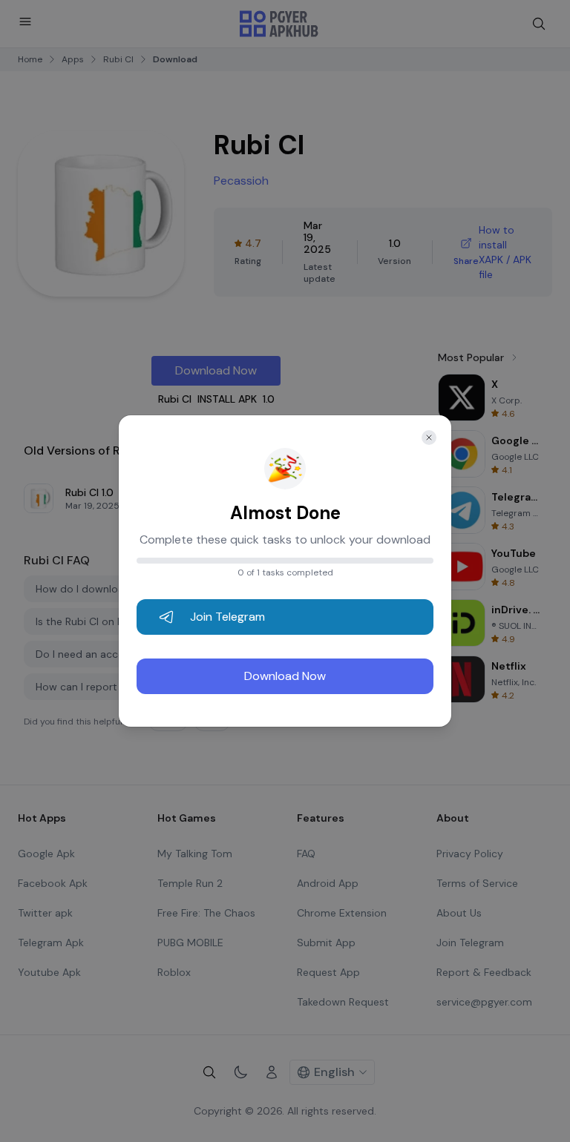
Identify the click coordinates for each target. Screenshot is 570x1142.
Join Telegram (227, 616)
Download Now (285, 676)
